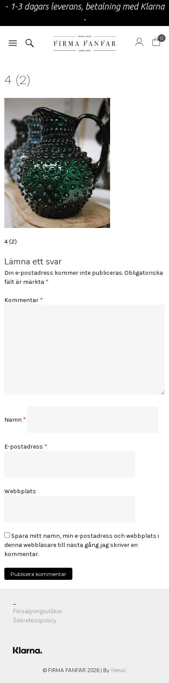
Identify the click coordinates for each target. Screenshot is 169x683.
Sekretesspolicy (34, 620)
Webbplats (20, 491)
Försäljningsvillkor (37, 611)
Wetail (118, 670)
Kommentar (23, 300)
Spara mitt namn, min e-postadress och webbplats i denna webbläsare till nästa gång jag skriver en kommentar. (81, 545)
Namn (15, 419)
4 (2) (10, 241)
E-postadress (25, 446)
